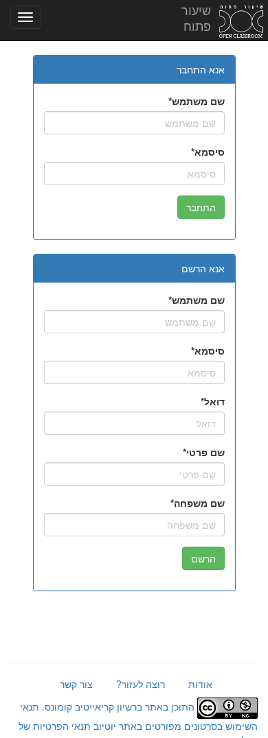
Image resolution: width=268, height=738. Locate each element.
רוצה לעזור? (140, 684)
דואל (214, 401)
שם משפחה (199, 503)
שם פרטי (205, 452)
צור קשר (76, 684)
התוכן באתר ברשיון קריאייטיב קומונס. (118, 706)
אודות (200, 684)
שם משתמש (198, 101)
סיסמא (209, 151)
